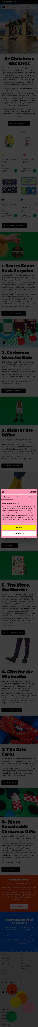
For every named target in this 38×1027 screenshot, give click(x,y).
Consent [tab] (7, 497)
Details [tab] (19, 497)
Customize (17, 533)
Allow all (19, 527)
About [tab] (31, 497)
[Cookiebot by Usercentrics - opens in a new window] (28, 492)
